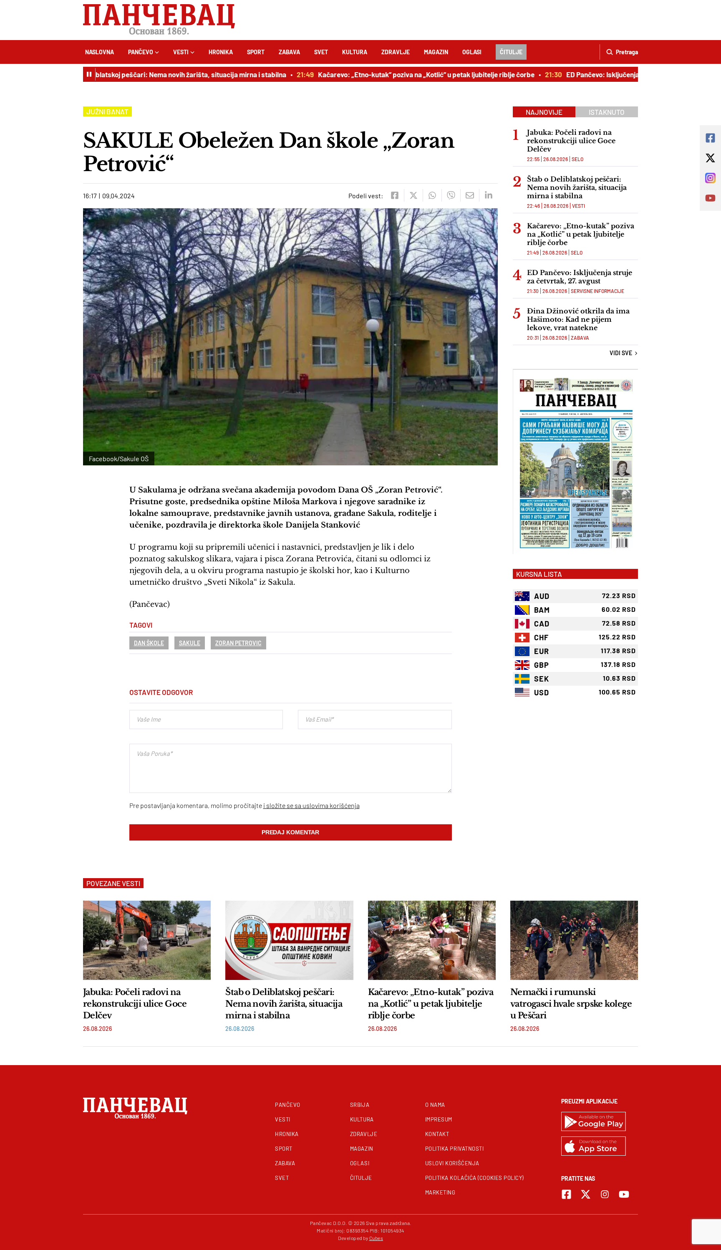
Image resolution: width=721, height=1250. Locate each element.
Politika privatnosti (454, 1148)
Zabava (289, 52)
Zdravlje (395, 52)
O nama (435, 1104)
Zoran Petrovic (238, 642)
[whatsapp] (432, 195)
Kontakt (437, 1134)
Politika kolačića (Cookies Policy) (474, 1177)
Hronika (221, 52)
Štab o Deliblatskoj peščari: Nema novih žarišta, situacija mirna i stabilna (158, 74)
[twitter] (413, 195)
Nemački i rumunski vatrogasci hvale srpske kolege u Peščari (571, 1003)
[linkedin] (488, 195)
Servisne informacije (597, 291)
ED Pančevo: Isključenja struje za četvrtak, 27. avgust (631, 74)
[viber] (450, 195)
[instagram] (605, 1194)
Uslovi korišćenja (452, 1163)
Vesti (181, 52)
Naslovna (99, 52)
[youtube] (624, 1194)
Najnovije (544, 112)
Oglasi (472, 52)
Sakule (189, 642)
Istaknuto (607, 112)
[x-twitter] (585, 1194)
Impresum (438, 1119)
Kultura (354, 52)
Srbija (359, 1104)
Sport (256, 52)
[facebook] (394, 195)
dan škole (149, 642)
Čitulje (511, 52)
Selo (577, 159)
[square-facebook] (566, 1194)
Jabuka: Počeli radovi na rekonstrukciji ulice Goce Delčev (571, 140)
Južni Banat (107, 111)
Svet (321, 52)
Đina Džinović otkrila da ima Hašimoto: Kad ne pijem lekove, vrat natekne (578, 319)
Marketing (440, 1192)
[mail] (469, 195)
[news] (147, 940)
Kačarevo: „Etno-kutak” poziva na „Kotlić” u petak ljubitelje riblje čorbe (410, 74)
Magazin (436, 52)
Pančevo (140, 52)
